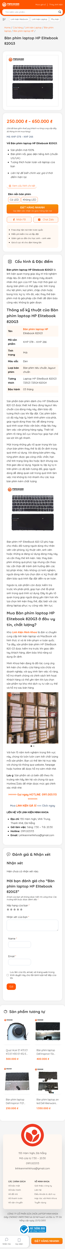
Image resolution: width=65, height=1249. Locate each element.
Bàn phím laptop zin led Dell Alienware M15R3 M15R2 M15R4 (48, 1101)
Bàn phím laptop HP (35, 329)
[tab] (31, 746)
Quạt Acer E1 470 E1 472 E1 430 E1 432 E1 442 (17, 1052)
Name (12, 938)
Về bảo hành (14, 1190)
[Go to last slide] (9, 717)
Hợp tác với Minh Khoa (45, 1198)
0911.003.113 (32, 1163)
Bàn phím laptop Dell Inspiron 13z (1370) (46, 1052)
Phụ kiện (55, 19)
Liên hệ (37, 1190)
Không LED (29, 199)
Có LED (14, 199)
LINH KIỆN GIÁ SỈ (26, 805)
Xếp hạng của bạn (18, 905)
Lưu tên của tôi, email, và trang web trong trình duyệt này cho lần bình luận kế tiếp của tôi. (33, 975)
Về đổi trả (13, 1194)
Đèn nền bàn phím (19, 194)
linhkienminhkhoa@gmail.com (32, 1168)
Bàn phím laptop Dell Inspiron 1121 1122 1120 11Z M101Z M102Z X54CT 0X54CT (16, 1101)
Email (12, 956)
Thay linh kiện (56, 4)
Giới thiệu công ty (43, 1185)
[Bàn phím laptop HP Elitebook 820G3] (32, 80)
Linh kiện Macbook (19, 19)
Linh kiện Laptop (39, 19)
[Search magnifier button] (60, 12)
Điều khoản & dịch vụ (44, 1194)
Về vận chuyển (15, 1202)
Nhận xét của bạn (18, 916)
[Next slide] (56, 717)
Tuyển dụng (40, 1202)
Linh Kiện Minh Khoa (24, 632)
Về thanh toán (15, 1198)
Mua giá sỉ (41, 4)
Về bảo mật (14, 1185)
